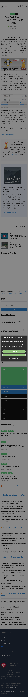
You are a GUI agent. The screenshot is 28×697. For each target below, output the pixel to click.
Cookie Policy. (21, 347)
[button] (14, 359)
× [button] (25, 337)
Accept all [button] (14, 351)
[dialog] (14, 348)
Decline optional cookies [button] (14, 355)
